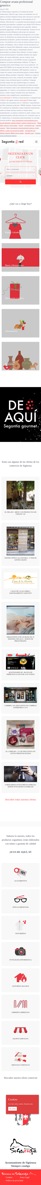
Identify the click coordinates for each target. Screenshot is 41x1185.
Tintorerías (20, 933)
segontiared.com (29, 125)
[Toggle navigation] (36, 142)
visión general (23, 100)
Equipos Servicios (20, 1039)
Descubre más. (28, 1104)
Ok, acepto (12, 1109)
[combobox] (20, 169)
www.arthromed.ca (6, 98)
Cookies (9, 1177)
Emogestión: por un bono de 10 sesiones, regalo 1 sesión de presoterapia (20, 639)
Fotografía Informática (21, 960)
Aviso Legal (24, 1177)
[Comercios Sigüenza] (12, 142)
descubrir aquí (29, 133)
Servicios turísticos (20, 1065)
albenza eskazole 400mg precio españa (12, 133)
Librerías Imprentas (21, 1012)
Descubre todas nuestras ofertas (20, 799)
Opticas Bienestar (20, 907)
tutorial (21, 125)
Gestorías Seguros (20, 986)
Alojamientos (20, 881)
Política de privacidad (14, 1180)
